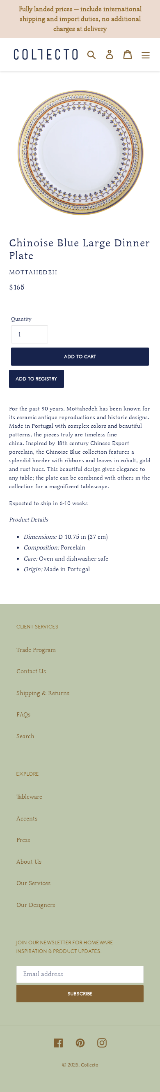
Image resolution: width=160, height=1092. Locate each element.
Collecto (89, 1065)
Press (23, 840)
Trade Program (36, 650)
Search (25, 736)
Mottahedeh (33, 272)
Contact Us (31, 671)
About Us (28, 861)
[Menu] (146, 54)
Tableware (29, 796)
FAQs (23, 714)
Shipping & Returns (42, 693)
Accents (26, 818)
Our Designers (35, 905)
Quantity (21, 319)
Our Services (33, 883)
